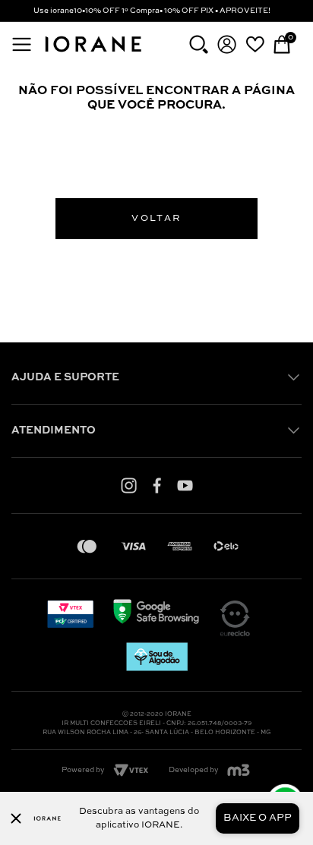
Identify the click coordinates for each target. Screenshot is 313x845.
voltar (156, 218)
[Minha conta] (227, 44)
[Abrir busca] (199, 44)
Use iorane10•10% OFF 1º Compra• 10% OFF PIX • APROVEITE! (151, 10)
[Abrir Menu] (21, 44)
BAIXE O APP (257, 818)
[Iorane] (92, 53)
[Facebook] (156, 485)
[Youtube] (184, 485)
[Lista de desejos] (255, 44)
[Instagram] (128, 485)
